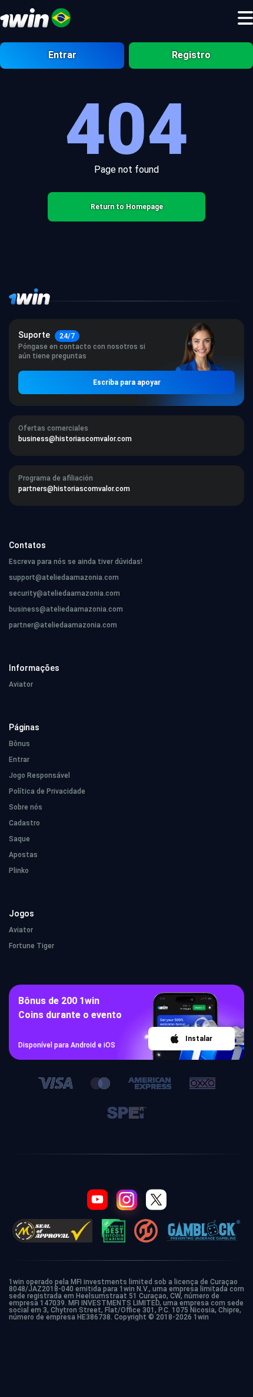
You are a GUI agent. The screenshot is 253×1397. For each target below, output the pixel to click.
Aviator (21, 684)
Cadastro (24, 823)
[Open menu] (245, 18)
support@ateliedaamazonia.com (64, 577)
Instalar (198, 1039)
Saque (19, 838)
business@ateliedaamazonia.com (66, 609)
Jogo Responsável (39, 775)
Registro (191, 55)
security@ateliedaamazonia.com (64, 593)
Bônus (19, 743)
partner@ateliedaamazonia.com (63, 625)
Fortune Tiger (31, 945)
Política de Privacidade (47, 791)
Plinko (19, 870)
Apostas (23, 854)
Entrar (62, 55)
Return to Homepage (127, 207)
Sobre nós (25, 807)
